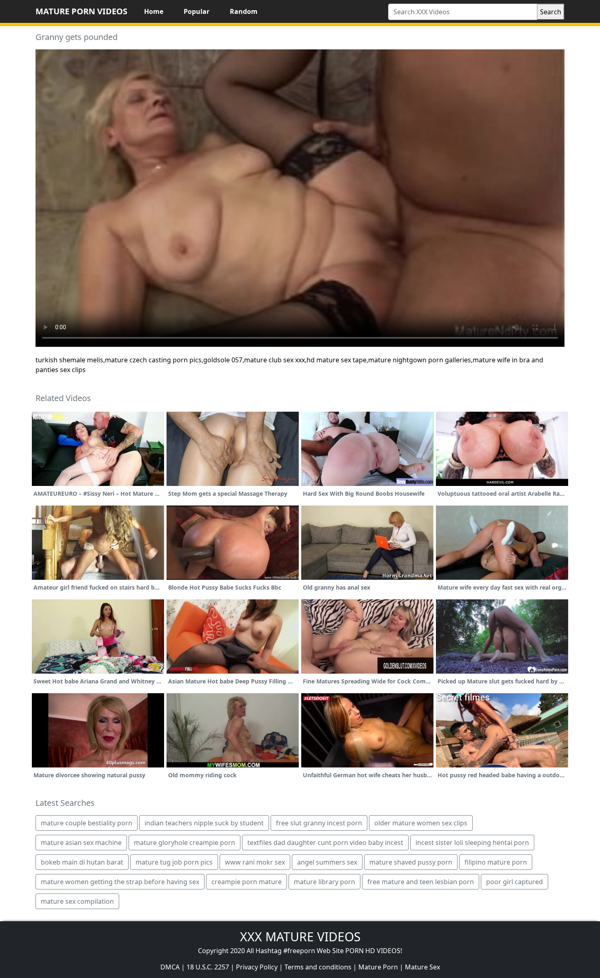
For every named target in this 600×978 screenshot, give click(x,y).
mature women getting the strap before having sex (120, 881)
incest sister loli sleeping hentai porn (472, 842)
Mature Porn (378, 966)
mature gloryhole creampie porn (184, 842)
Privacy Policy (257, 966)
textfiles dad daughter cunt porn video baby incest (325, 842)
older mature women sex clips (420, 822)
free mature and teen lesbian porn (420, 881)
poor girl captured (514, 881)
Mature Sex (422, 966)
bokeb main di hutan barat (82, 862)
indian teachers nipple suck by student (204, 822)
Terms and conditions (317, 966)
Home (153, 11)
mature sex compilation (77, 901)
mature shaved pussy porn (410, 862)
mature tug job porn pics (174, 862)
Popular (196, 11)
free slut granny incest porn (319, 822)
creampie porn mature (246, 881)
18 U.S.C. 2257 (208, 966)
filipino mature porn (495, 862)
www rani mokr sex (255, 862)
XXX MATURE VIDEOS (300, 936)
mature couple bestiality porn (86, 822)
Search (550, 11)
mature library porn (324, 881)
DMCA (170, 966)
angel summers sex (327, 862)
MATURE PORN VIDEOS (81, 11)
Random (244, 11)
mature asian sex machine (81, 842)
